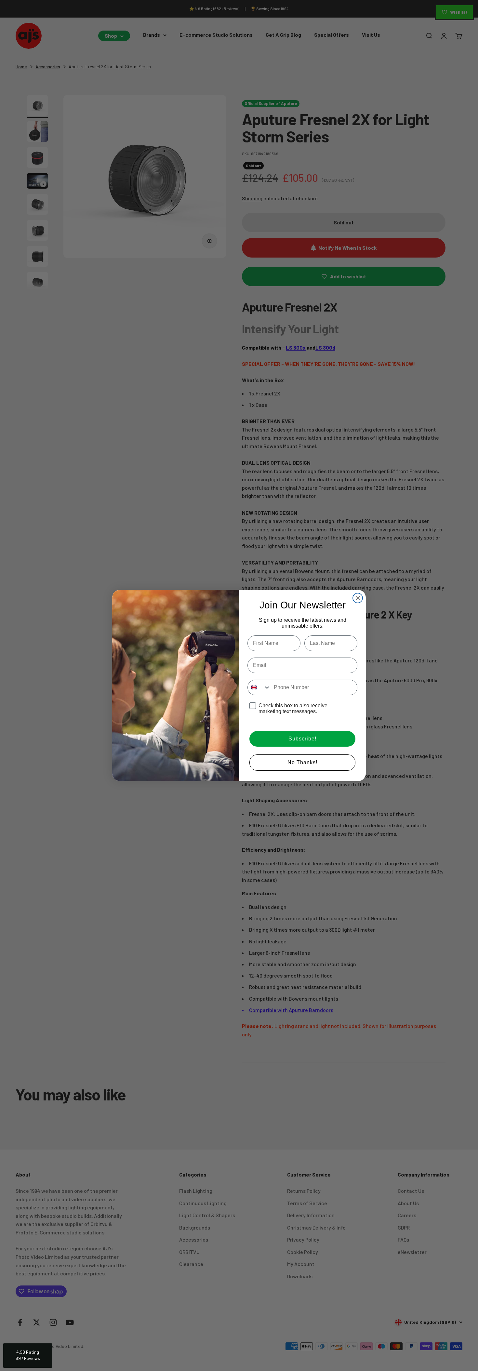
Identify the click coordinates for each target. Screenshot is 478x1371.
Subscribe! (302, 738)
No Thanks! (302, 762)
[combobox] (259, 687)
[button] (27, 1355)
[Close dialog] (358, 598)
